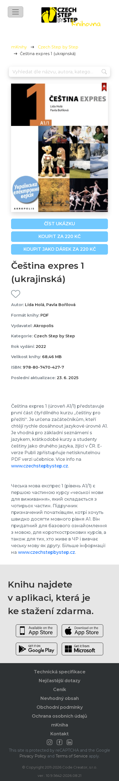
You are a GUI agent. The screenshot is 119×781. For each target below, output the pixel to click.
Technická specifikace (60, 671)
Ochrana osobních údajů (59, 716)
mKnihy (19, 47)
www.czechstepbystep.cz (39, 466)
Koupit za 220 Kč (59, 236)
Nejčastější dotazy (59, 680)
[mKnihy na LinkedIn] (69, 742)
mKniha (59, 725)
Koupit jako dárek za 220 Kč (60, 249)
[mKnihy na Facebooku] (59, 742)
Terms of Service (72, 756)
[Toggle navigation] (15, 11)
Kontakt (59, 733)
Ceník (59, 689)
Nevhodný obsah (59, 698)
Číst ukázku (59, 223)
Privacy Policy (32, 756)
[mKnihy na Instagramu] (49, 742)
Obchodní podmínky (60, 707)
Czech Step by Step (58, 47)
